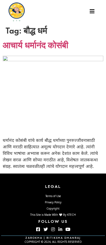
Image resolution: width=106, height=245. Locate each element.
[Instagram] (53, 229)
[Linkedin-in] (60, 229)
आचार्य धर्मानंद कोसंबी (35, 46)
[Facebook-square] (38, 229)
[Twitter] (45, 229)
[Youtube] (68, 229)
